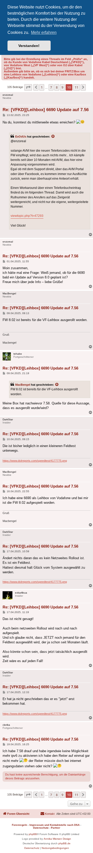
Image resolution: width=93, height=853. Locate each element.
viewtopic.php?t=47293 (27, 216)
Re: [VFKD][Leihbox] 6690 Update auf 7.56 (46, 109)
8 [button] (57, 87)
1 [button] (42, 87)
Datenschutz (41, 827)
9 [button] (62, 87)
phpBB (33, 834)
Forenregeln (19, 824)
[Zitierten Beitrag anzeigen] (53, 136)
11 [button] (76, 87)
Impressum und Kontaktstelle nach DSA (54, 824)
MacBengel (22, 384)
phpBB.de (64, 843)
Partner (55, 827)
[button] (28, 87)
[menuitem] (47, 814)
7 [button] (51, 87)
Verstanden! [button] (29, 46)
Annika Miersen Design (57, 838)
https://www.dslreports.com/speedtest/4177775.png (35, 460)
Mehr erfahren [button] (44, 32)
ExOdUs (20, 136)
